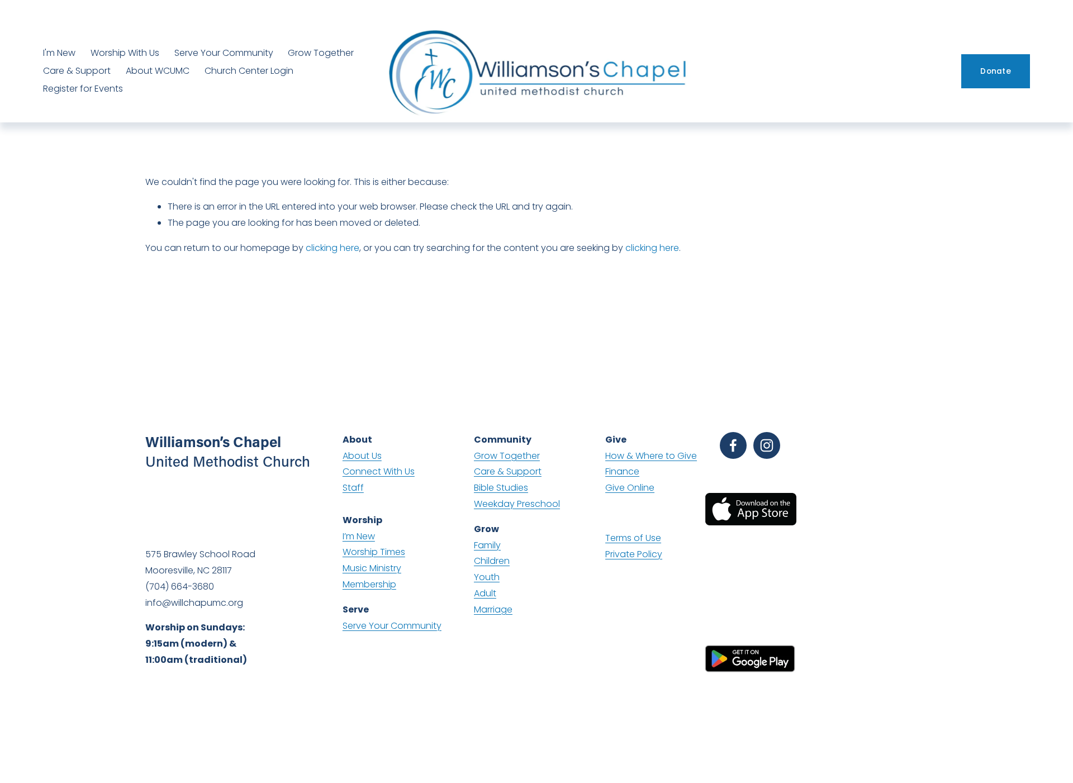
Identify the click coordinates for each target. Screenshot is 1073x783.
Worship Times (374, 551)
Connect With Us (379, 471)
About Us (362, 455)
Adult (485, 593)
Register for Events (83, 88)
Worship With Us (125, 52)
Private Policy (633, 554)
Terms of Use (633, 538)
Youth (487, 577)
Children (492, 560)
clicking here (332, 247)
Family (487, 545)
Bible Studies (501, 487)
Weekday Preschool (517, 503)
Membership (369, 584)
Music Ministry (372, 568)
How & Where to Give (651, 455)
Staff (353, 487)
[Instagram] (766, 445)
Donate (995, 71)
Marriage (493, 609)
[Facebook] (733, 445)
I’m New (359, 536)
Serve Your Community (223, 52)
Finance (622, 471)
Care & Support (77, 70)
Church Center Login (249, 70)
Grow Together (321, 52)
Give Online (629, 487)
